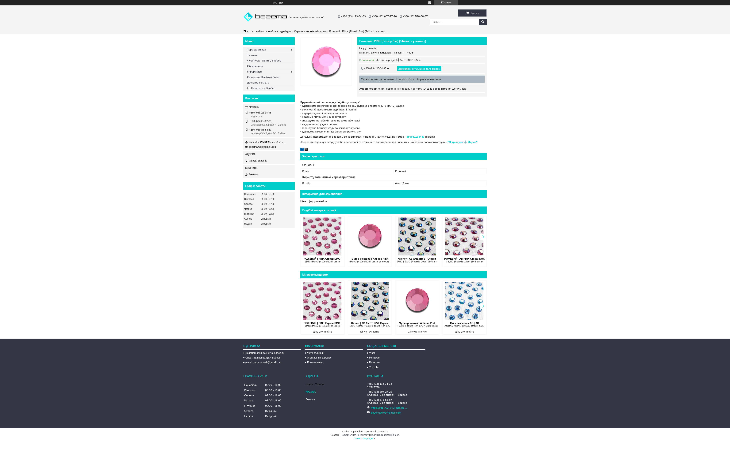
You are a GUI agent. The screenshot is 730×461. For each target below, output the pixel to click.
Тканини (252, 55)
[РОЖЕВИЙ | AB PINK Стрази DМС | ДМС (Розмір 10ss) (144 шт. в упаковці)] (464, 236)
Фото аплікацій (315, 352)
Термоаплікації (256, 49)
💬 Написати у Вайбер (261, 88)
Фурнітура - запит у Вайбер (264, 60)
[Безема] (265, 20)
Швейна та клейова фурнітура (272, 31)
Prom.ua (383, 431)
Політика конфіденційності (384, 435)
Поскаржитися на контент (355, 435)
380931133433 (415, 136)
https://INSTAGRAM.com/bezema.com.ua (268, 142)
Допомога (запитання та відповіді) (264, 352)
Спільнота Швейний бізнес (263, 77)
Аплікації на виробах (319, 357)
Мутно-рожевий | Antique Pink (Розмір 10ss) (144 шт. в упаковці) (369, 260)
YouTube (374, 367)
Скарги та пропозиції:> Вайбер (262, 357)
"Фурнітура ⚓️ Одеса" (463, 141)
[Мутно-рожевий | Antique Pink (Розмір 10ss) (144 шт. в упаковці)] (369, 236)
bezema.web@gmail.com (263, 146)
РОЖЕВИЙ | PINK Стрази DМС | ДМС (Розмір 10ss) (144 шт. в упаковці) (322, 260)
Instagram (374, 357)
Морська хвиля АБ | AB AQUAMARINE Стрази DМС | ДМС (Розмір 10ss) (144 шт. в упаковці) (464, 325)
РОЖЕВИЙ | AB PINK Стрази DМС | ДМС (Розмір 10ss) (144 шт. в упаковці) (464, 260)
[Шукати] (483, 22)
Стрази (298, 31)
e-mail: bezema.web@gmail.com (263, 362)
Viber (372, 352)
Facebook (374, 362)
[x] (306, 149)
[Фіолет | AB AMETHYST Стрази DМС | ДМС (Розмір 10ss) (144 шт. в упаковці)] (417, 236)
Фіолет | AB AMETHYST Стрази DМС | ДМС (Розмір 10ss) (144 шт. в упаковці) (417, 260)
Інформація (254, 71)
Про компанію (315, 362)
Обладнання (255, 66)
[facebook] (302, 149)
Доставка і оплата (258, 82)
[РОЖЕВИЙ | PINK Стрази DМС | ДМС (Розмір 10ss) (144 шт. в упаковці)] (322, 236)
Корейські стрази (316, 31)
